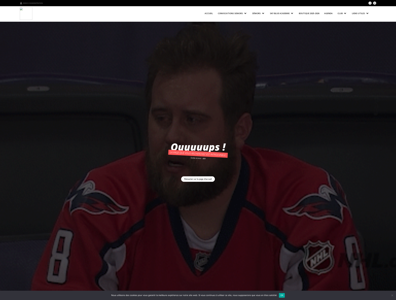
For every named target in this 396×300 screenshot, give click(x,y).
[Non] (392, 295)
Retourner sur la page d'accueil (198, 179)
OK (281, 295)
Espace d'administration (33, 3)
